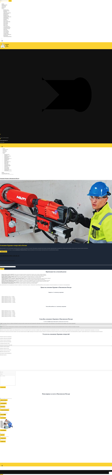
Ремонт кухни (5, 24)
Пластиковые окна (6, 18)
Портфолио (5, 19)
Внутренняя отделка (6, 10)
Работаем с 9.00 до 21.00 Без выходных (7, 260)
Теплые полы (5, 29)
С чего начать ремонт (7, 26)
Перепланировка (6, 17)
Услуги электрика (6, 32)
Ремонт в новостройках (7, 21)
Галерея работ (4, 5)
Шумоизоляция (6, 35)
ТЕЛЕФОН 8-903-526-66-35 (9, 256)
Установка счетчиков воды (7, 34)
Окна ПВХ (3, 451)
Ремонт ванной (6, 22)
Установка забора (6, 33)
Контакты (3, 7)
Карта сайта (3, 453)
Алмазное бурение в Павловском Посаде (9, 178)
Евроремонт (5, 11)
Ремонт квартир (6, 23)
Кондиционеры (6, 14)
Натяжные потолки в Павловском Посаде (7, 452)
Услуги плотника (6, 30)
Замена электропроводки (7, 12)
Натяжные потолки (6, 15)
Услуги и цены (4, 6)
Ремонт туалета (6, 25)
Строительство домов (7, 28)
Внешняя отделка (6, 9)
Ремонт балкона (6, 20)
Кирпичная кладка (6, 13)
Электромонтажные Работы (7, 36)
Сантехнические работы (7, 27)
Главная (3, 172)
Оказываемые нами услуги (7, 16)
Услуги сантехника (6, 31)
